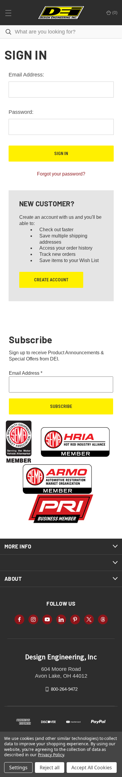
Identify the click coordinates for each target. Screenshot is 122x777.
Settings (18, 767)
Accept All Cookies (91, 767)
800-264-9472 (64, 689)
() (114, 12)
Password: (21, 112)
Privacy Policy (51, 754)
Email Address (25, 373)
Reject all (50, 767)
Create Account (51, 280)
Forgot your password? (61, 173)
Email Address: (26, 75)
